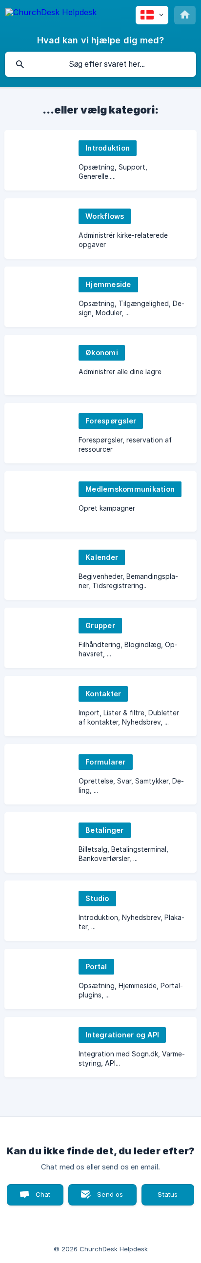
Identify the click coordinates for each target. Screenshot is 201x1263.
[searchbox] (100, 64)
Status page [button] (167, 1195)
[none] (51, 14)
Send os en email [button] (106, 1198)
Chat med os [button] (36, 1198)
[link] (100, 160)
